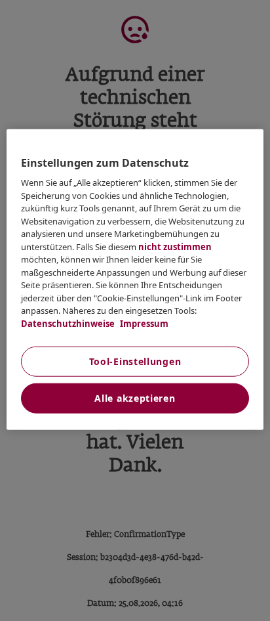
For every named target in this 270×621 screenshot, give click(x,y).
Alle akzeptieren (134, 398)
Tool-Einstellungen (135, 361)
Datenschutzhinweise (68, 323)
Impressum (143, 323)
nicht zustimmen (175, 246)
